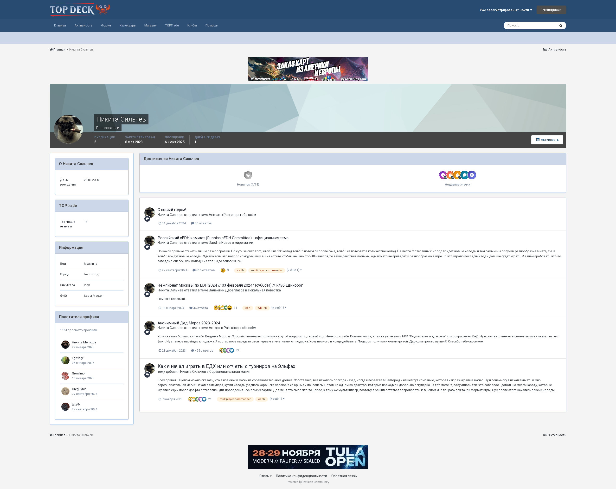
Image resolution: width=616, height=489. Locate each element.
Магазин (150, 25)
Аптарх (214, 328)
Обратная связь (344, 476)
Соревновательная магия (229, 371)
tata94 (76, 404)
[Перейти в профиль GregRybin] (65, 391)
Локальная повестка (264, 290)
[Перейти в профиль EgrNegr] (65, 360)
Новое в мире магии (237, 242)
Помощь (211, 25)
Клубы (192, 25)
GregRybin (79, 389)
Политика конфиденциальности (301, 476)
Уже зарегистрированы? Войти (505, 10)
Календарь (128, 25)
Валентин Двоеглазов (226, 290)
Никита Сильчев (170, 215)
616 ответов (205, 270)
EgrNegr (77, 358)
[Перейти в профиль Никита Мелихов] (65, 345)
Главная (60, 25)
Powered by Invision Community (308, 482)
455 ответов (203, 350)
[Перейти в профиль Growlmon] (65, 376)
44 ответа (200, 308)
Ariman (214, 215)
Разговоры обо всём (240, 215)
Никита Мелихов (84, 342)
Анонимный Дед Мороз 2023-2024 (189, 323)
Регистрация (551, 10)
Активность (83, 25)
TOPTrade (172, 25)
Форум (106, 25)
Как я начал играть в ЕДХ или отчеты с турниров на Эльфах (226, 366)
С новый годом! (172, 209)
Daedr (213, 242)
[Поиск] (561, 25)
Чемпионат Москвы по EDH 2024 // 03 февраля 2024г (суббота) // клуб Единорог (230, 285)
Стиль (264, 476)
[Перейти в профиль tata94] (65, 407)
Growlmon (79, 373)
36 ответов (203, 223)
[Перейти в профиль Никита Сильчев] (149, 212)
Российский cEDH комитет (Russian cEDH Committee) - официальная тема (223, 238)
